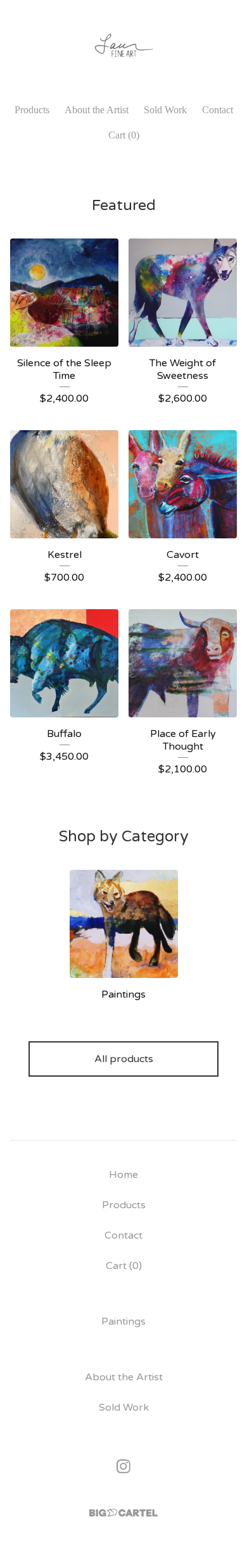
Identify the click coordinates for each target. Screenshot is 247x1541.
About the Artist (97, 109)
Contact (217, 109)
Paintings (123, 1321)
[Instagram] (123, 1466)
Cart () (123, 135)
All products (123, 1059)
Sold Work (165, 109)
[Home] (123, 46)
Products (32, 109)
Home (123, 1174)
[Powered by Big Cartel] (123, 1513)
